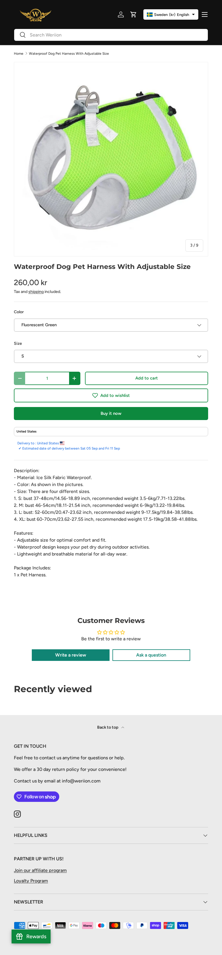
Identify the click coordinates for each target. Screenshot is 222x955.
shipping (36, 291)
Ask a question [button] (151, 655)
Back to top (108, 727)
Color (19, 311)
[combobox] (111, 35)
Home (18, 53)
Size (18, 343)
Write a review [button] (70, 655)
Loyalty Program (31, 880)
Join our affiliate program (40, 870)
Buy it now (111, 413)
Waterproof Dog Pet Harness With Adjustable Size (69, 53)
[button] (111, 395)
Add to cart (146, 378)
